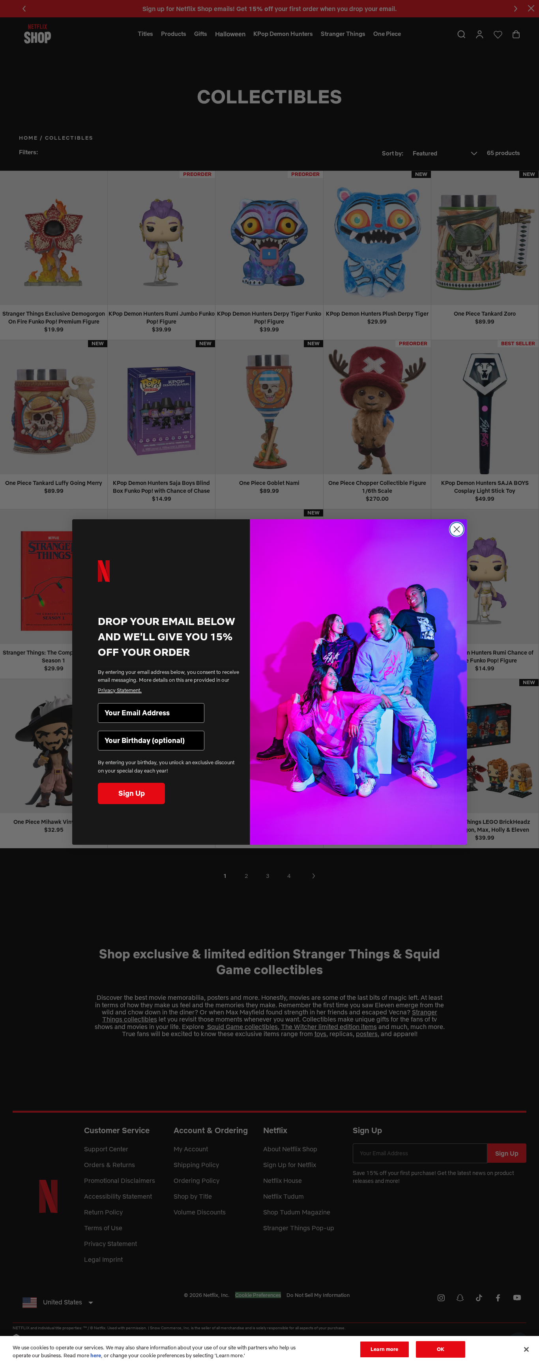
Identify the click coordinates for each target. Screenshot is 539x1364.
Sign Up (131, 793)
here (95, 1355)
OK (440, 1349)
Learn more (384, 1349)
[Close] (526, 1349)
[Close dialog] (457, 529)
